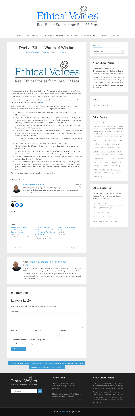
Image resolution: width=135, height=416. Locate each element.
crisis (114, 140)
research (114, 162)
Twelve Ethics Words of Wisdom (47, 47)
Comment (15, 312)
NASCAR (120, 158)
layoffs (113, 155)
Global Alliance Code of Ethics (103, 217)
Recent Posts (23, 180)
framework (111, 151)
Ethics (21, 248)
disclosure (97, 144)
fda (119, 148)
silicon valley (116, 166)
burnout (118, 137)
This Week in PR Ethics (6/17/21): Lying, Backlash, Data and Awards (20, 230)
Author (14, 180)
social (96, 169)
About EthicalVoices (33, 35)
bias (111, 137)
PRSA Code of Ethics (89, 35)
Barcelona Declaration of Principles (105, 221)
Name (14, 331)
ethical (96, 148)
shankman (105, 166)
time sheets (115, 169)
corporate (106, 140)
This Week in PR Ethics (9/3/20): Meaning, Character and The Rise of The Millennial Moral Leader (45, 231)
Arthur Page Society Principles (103, 208)
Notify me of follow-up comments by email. (29, 340)
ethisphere (111, 148)
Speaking (104, 35)
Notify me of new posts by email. (25, 344)
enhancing (115, 144)
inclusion (105, 155)
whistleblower (98, 176)
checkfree (97, 140)
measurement (98, 158)
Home (18, 35)
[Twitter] (80, 187)
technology (104, 169)
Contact (116, 35)
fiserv (102, 151)
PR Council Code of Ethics (101, 212)
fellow (96, 151)
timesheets (97, 173)
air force (96, 123)
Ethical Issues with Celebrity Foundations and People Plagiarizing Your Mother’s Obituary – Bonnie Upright (47, 363)
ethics (103, 148)
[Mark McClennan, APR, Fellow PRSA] (16, 189)
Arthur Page (98, 137)
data (120, 140)
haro (119, 151)
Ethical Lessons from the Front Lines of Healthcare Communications (66, 395)
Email (38, 331)
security (96, 166)
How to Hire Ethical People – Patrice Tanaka (46, 367)
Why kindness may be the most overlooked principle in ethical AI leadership (64, 385)
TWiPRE (118, 173)
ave (106, 137)
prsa (106, 162)
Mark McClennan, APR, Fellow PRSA (37, 52)
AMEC (104, 123)
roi (120, 162)
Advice (16, 248)
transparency (108, 173)
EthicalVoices (63, 412)
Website (27, 265)
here (42, 102)
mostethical (110, 158)
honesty (96, 155)
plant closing (98, 162)
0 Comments (66, 52)
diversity (106, 144)
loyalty (120, 155)
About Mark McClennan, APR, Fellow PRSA (61, 35)
